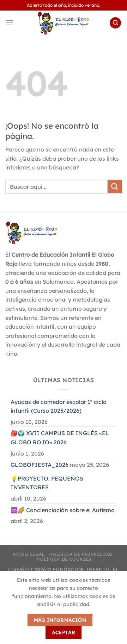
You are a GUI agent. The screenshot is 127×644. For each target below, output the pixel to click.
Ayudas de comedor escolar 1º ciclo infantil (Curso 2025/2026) (59, 406)
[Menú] (9, 22)
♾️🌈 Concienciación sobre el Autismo (63, 510)
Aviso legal (29, 554)
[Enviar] (115, 186)
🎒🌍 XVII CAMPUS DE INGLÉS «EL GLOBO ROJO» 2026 (60, 438)
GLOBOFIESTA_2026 (39, 464)
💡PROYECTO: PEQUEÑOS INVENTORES (47, 483)
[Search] (115, 23)
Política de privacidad (80, 554)
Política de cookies (64, 559)
